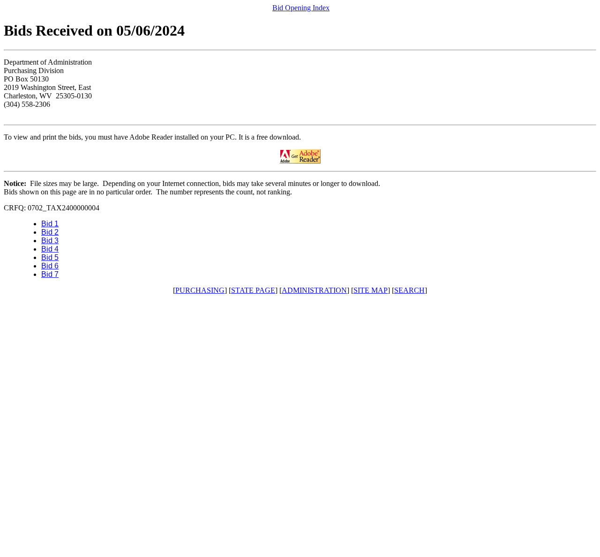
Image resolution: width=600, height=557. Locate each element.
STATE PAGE (253, 290)
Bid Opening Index (301, 8)
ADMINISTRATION (314, 290)
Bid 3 (50, 241)
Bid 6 (50, 266)
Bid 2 (50, 232)
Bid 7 (50, 274)
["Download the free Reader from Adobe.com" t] (300, 161)
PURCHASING (200, 290)
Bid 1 (50, 224)
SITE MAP (370, 290)
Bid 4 (50, 249)
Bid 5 (50, 257)
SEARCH (409, 290)
